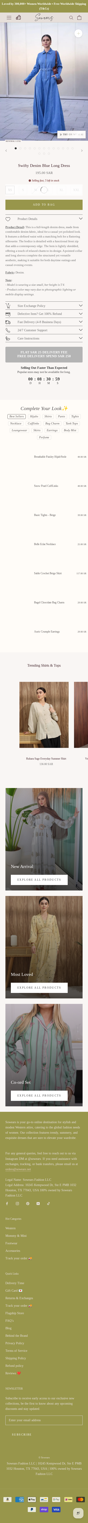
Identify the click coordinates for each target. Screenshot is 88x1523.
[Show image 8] (49, 148)
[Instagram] (17, 1203)
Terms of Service (16, 1350)
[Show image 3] (25, 148)
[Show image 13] (73, 148)
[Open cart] (79, 17)
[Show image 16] (49, 154)
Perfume (44, 437)
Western (10, 1228)
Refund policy (14, 1365)
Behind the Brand (16, 1335)
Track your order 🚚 (18, 1258)
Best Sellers (16, 416)
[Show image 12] (68, 148)
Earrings (52, 430)
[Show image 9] (54, 148)
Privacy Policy (14, 1343)
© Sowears (44, 1457)
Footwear (11, 1243)
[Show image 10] (58, 148)
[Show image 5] (35, 148)
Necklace (15, 423)
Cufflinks (33, 423)
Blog (8, 1328)
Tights (75, 416)
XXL (76, 190)
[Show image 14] (39, 154)
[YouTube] (38, 1203)
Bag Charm (52, 423)
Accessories (12, 1251)
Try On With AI (73, 134)
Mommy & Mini (16, 1235)
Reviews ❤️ (13, 1373)
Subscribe (22, 1434)
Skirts (36, 430)
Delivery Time (14, 1283)
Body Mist (70, 430)
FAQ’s (9, 1320)
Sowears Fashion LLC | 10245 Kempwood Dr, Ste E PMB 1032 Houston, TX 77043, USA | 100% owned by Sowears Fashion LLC (44, 1469)
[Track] (18, 17)
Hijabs (34, 416)
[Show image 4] (30, 148)
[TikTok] (48, 1203)
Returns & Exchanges (19, 1298)
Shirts (48, 416)
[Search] (71, 17)
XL (61, 190)
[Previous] (6, 151)
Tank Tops (72, 423)
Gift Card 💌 (13, 1290)
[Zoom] (78, 33)
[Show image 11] (63, 148)
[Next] (82, 151)
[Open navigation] (9, 17)
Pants (61, 416)
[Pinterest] (27, 1203)
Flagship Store (14, 1313)
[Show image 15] (44, 154)
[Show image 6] (39, 148)
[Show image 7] (44, 148)
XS (10, 190)
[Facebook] (7, 1203)
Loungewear (19, 430)
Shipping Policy (15, 1358)
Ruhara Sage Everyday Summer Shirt (46, 758)
